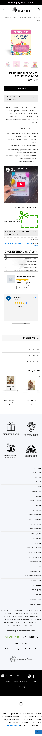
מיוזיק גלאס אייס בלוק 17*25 (11, 401)
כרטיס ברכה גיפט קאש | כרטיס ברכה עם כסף (18, 243)
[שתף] (26, 698)
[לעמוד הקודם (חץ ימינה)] (39, 708)
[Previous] (40, 392)
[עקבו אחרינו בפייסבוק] (33, 676)
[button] (38, 9)
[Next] (5, 67)
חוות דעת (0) (30, 349)
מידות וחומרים (29, 338)
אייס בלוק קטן (31, 400)
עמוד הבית (37, 18)
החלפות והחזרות (29, 361)
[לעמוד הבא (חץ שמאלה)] (33, 708)
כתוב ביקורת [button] (23, 287)
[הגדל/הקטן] (39, 698)
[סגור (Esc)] (19, 698)
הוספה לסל (21, 88)
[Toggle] (38, 338)
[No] (30, 732)
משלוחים (32, 355)
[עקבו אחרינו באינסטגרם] (29, 676)
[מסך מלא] (33, 698)
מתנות (30, 18)
